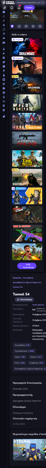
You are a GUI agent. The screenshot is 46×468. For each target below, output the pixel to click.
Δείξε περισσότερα (28, 266)
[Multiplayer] (4, 38)
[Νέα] (4, 20)
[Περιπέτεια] (4, 92)
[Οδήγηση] (4, 84)
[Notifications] (18, 7)
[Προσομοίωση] (4, 97)
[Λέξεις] (4, 79)
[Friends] (4, 7)
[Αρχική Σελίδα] (4, 12)
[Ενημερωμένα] (4, 29)
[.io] (4, 58)
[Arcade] (4, 49)
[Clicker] (4, 53)
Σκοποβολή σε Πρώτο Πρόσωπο (27, 282)
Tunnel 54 (17, 287)
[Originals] (4, 34)
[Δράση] (4, 71)
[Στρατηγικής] (4, 105)
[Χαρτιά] (4, 110)
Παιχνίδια (17, 277)
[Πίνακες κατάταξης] (4, 42)
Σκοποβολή (28, 277)
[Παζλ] (4, 88)
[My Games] (11, 7)
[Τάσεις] (4, 25)
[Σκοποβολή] (4, 101)
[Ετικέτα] (4, 116)
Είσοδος (29, 7)
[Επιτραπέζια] (4, 75)
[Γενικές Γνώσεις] (4, 66)
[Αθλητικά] (4, 62)
